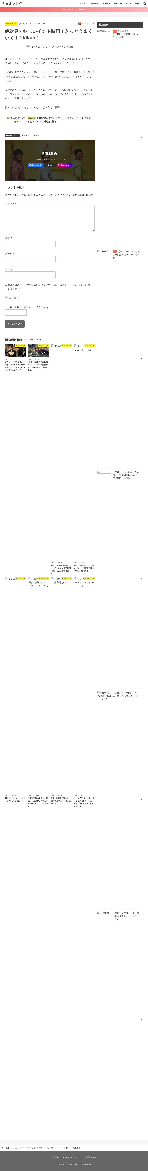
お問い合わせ (91, 1157)
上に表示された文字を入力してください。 (27, 307)
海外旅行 (95, 3)
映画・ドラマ (11, 23)
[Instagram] (64, 165)
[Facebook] (35, 165)
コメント (11, 203)
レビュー (118, 3)
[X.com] (50, 165)
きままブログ (12, 3)
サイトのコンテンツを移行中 (74, 9)
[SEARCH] (144, 3)
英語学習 (106, 3)
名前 (9, 238)
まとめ (128, 3)
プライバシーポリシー (72, 1157)
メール (10, 253)
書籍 (137, 3)
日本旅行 (84, 3)
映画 (37, 135)
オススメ (27, 135)
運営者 (56, 1157)
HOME (6, 1148)
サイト (8, 269)
